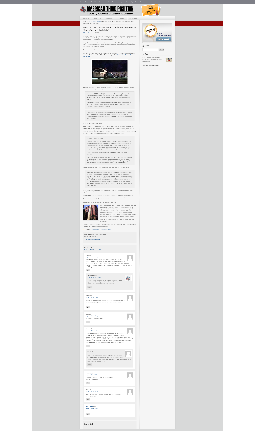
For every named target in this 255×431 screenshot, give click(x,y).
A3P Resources (133, 18)
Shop (136, 2)
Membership (129, 2)
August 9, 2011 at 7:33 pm (92, 297)
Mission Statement (113, 2)
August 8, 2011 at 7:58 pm (92, 374)
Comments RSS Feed (98, 249)
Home (81, 2)
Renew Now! (109, 18)
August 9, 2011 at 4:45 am (92, 330)
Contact (142, 2)
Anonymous (89, 406)
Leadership (102, 2)
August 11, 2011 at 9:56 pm (94, 353)
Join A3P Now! (97, 18)
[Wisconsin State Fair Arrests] (109, 72)
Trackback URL (88, 249)
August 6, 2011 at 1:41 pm (92, 391)
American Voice (86, 18)
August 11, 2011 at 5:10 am (94, 277)
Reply (88, 270)
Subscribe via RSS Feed (93, 239)
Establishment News (105, 229)
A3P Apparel (121, 18)
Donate (87, 2)
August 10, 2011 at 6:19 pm (92, 257)
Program (122, 2)
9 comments (103, 32)
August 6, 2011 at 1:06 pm (92, 408)
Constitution (94, 2)
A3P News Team (87, 32)
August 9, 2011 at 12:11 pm (92, 316)
